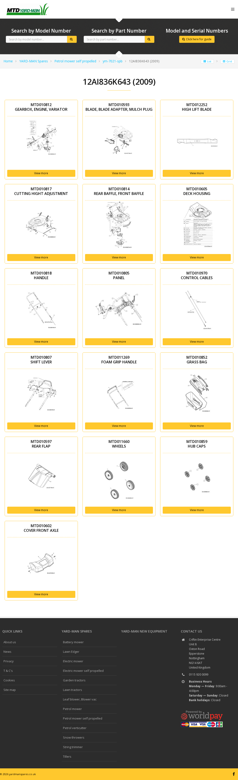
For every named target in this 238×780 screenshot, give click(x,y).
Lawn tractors (72, 690)
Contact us (191, 631)
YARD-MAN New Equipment (144, 631)
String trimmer (73, 747)
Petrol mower (72, 709)
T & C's (8, 671)
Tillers (67, 756)
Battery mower (73, 642)
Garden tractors (74, 680)
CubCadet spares (27, 3)
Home (8, 61)
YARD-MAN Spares (33, 61)
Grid (229, 61)
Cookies (9, 680)
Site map (9, 690)
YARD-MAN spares (77, 631)
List (209, 61)
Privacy (8, 661)
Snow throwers (73, 737)
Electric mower (73, 661)
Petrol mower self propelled (75, 61)
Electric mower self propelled (83, 671)
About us (9, 642)
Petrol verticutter (74, 728)
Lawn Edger (71, 651)
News (7, 651)
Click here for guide (199, 39)
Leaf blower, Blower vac (79, 699)
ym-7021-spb (112, 61)
